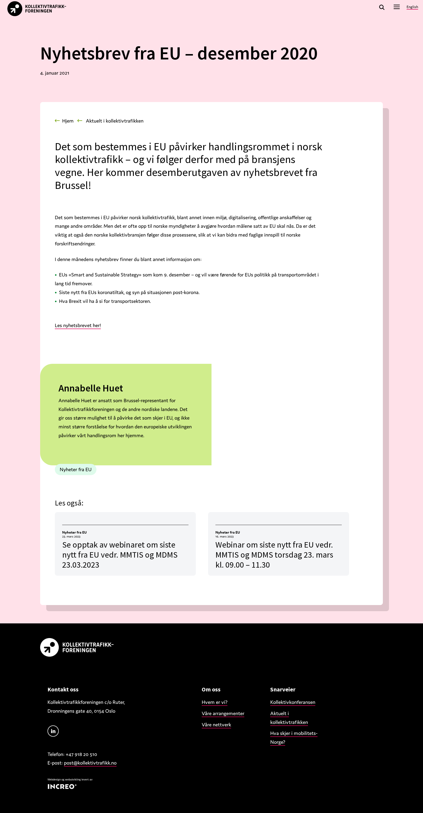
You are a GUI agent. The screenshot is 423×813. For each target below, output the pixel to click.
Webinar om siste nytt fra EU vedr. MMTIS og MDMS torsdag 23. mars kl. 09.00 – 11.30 (274, 554)
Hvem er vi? (214, 702)
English (412, 6)
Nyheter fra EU (76, 469)
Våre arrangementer (223, 713)
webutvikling (73, 779)
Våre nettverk (216, 724)
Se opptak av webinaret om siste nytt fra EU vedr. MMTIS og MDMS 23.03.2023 (119, 554)
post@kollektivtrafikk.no (90, 763)
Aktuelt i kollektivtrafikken (114, 121)
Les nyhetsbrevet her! (78, 325)
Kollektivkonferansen (292, 702)
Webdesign (54, 779)
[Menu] (397, 6)
